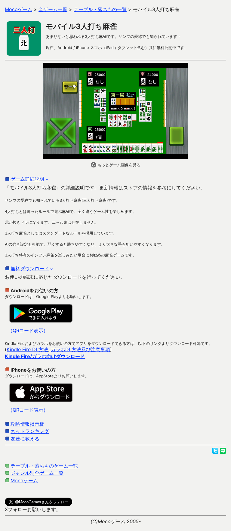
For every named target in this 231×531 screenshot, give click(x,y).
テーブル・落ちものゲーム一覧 (44, 466)
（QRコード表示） (28, 330)
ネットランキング (30, 431)
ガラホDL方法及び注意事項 (80, 349)
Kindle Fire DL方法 (27, 349)
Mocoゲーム (24, 480)
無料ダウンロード (30, 269)
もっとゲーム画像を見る (118, 164)
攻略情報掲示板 (27, 424)
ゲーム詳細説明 (27, 179)
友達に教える (25, 439)
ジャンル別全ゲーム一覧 (37, 473)
